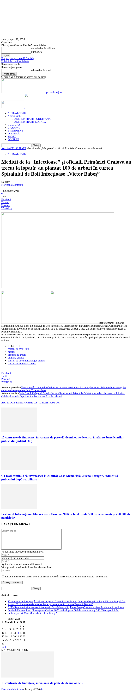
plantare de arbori (17, 354)
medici (11, 351)
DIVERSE (13, 139)
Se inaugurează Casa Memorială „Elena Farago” (32, 613)
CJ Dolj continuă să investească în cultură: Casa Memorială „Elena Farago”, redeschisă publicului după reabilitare (66, 607)
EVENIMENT (15, 130)
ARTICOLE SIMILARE (15, 402)
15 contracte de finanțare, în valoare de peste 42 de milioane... (42, 683)
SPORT (12, 136)
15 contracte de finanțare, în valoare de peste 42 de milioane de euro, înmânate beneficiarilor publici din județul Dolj (67, 601)
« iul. (3, 647)
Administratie (15, 116)
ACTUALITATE (17, 113)
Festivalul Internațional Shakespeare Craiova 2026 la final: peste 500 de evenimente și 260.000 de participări (63, 610)
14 (17, 632)
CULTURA (14, 124)
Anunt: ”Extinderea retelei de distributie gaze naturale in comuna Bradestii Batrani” (50, 604)
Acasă (4, 148)
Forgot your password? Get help (17, 58)
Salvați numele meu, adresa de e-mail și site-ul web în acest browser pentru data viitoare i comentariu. (56, 576)
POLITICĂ (14, 133)
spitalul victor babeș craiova (22, 363)
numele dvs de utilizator (43, 48)
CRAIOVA (14, 127)
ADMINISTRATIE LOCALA (30, 121)
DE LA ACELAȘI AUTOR (44, 402)
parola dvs (36, 51)
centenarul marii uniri (19, 348)
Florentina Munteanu (12, 184)
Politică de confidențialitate (15, 61)
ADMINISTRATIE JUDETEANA (32, 119)
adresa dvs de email (41, 70)
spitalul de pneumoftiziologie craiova (26, 360)
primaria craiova (16, 357)
